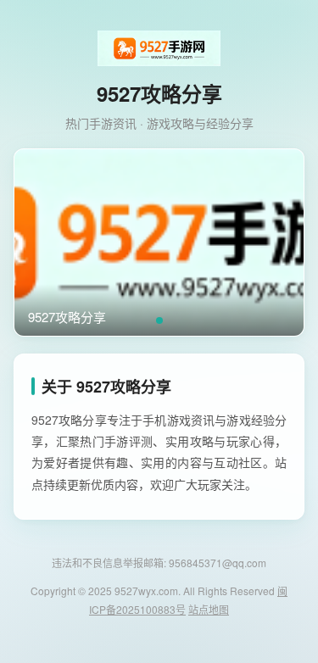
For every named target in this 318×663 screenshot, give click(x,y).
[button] (159, 320)
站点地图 (208, 609)
